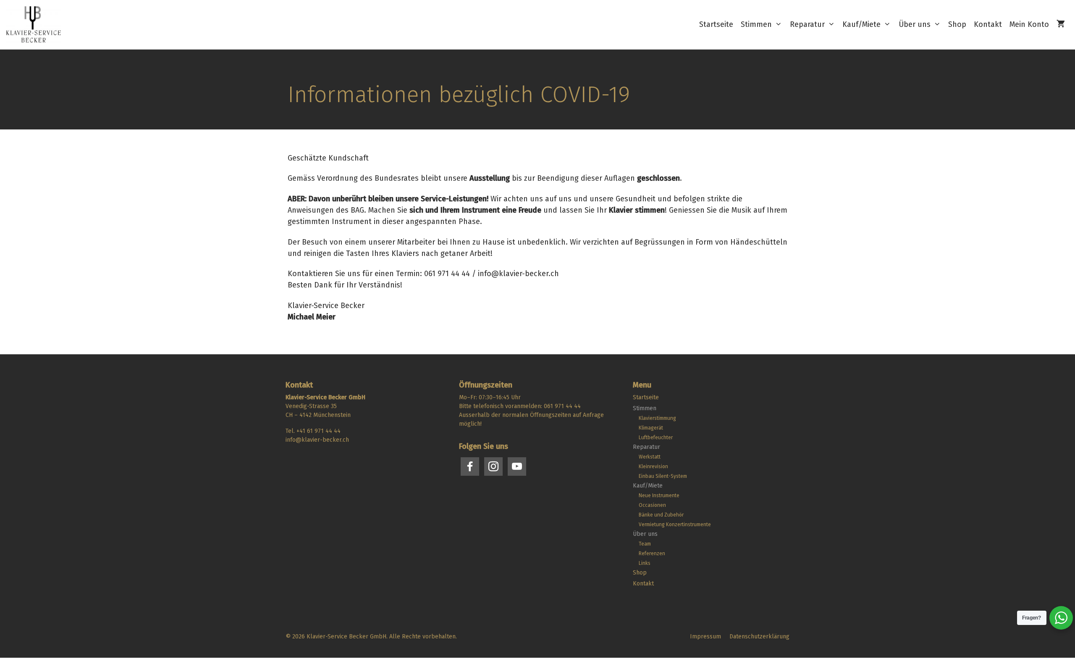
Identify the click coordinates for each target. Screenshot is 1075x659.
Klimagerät (651, 428)
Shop (957, 24)
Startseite (716, 24)
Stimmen (756, 24)
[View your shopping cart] (1061, 24)
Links (644, 563)
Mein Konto (1029, 24)
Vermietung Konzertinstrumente (675, 524)
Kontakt (988, 24)
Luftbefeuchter (656, 437)
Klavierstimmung (657, 418)
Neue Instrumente (659, 495)
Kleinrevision (653, 466)
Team (645, 544)
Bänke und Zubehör (661, 515)
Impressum (705, 636)
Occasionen (652, 505)
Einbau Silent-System (663, 476)
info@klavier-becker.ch (317, 439)
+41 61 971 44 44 (318, 431)
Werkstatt (650, 457)
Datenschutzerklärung (759, 636)
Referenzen (652, 553)
